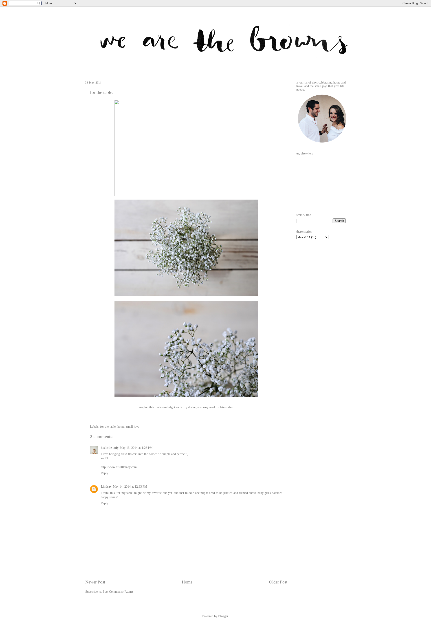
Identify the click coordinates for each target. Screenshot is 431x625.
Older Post (278, 582)
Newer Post (95, 582)
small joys (132, 426)
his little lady (110, 447)
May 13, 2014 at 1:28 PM (136, 447)
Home (187, 582)
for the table (108, 426)
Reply (104, 473)
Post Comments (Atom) (118, 591)
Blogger (223, 616)
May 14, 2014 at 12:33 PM (130, 486)
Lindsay (106, 486)
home (120, 426)
